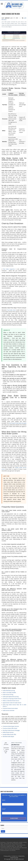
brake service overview (8, 710)
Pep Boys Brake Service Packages (11, 730)
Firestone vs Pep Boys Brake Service (12, 698)
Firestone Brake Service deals (10, 708)
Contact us (14, 856)
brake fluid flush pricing (9, 690)
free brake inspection (9, 269)
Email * (4, 809)
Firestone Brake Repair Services (11, 726)
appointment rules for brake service (12, 702)
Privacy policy (7, 856)
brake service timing (8, 694)
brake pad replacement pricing (11, 696)
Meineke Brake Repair (8, 736)
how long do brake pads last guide (17, 423)
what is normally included (9, 692)
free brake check (11, 310)
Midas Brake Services (8, 732)
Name (3, 800)
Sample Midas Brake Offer (9, 734)
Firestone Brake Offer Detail (10, 728)
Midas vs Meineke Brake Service (11, 700)
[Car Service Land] (14, 5)
